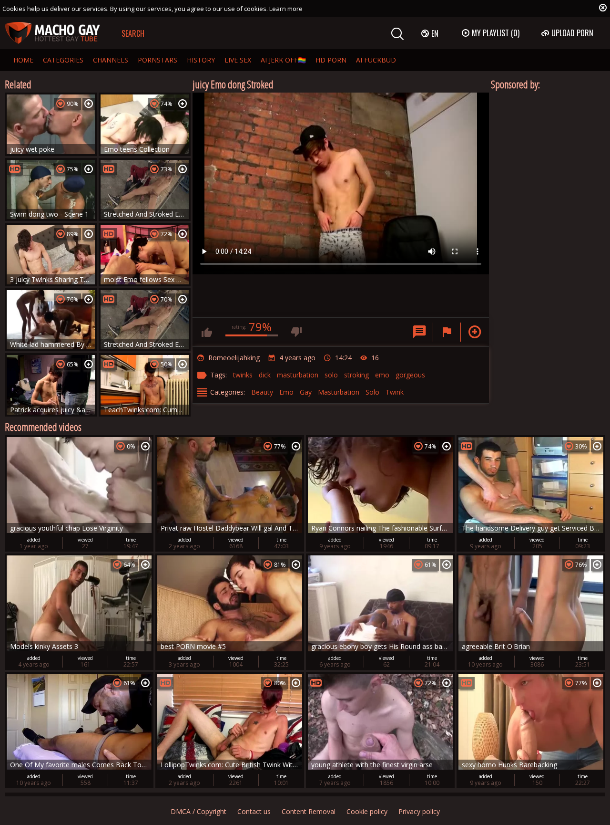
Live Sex (237, 59)
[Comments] (419, 332)
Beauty (262, 392)
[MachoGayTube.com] (52, 33)
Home (23, 59)
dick (265, 374)
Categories (63, 59)
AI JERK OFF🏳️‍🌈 (283, 59)
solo (331, 374)
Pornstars (157, 59)
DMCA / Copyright (198, 811)
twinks (243, 374)
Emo (286, 392)
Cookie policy (366, 811)
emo (382, 374)
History (201, 59)
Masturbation (338, 392)
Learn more (286, 8)
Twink (395, 392)
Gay (306, 392)
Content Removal (309, 811)
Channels (110, 59)
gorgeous (410, 374)
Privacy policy (419, 811)
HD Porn (330, 59)
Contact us (254, 811)
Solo (372, 392)
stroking (356, 374)
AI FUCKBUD (376, 59)
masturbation (297, 374)
